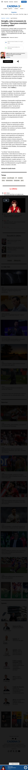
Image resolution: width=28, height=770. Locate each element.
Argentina (10, 8)
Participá (24, 1)
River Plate (21, 14)
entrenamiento (9, 180)
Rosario (21, 8)
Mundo (8, 193)
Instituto (10, 14)
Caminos (11, 1)
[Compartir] (18, 61)
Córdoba (16, 8)
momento (20, 178)
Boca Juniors (15, 14)
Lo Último (5, 8)
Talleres (2, 14)
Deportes (6, 1)
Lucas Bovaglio (10, 178)
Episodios (8, 57)
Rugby (25, 14)
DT (16, 178)
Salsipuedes (17, 180)
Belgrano (6, 14)
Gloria (3, 180)
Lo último (14, 189)
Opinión (16, 1)
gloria (22, 180)
